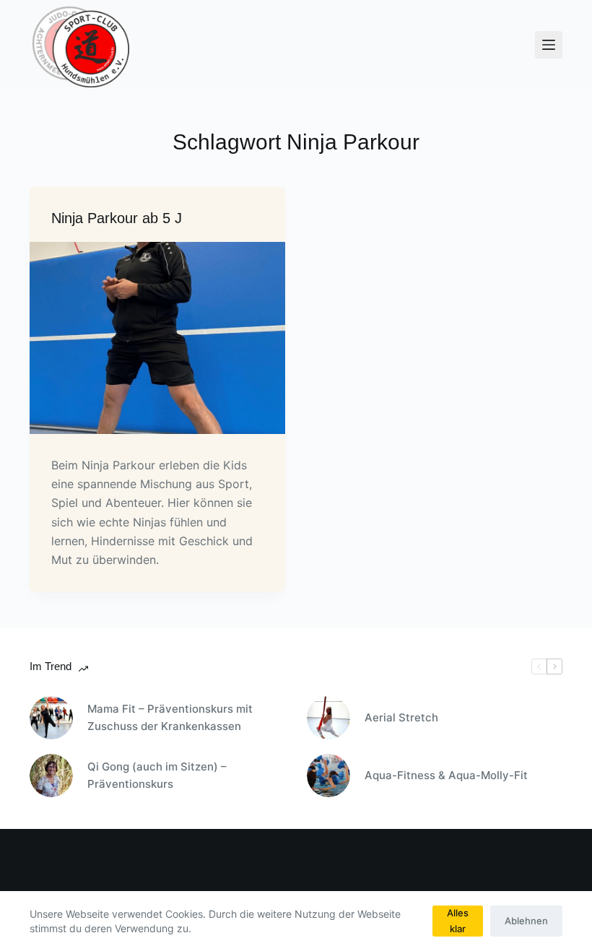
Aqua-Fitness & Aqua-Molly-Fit (446, 775)
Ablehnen (526, 920)
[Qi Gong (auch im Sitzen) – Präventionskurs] (51, 775)
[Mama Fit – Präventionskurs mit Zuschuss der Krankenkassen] (51, 717)
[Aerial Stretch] (328, 717)
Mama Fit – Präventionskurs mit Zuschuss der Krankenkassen (170, 718)
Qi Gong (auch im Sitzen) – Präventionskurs (157, 775)
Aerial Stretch (401, 717)
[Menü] (548, 44)
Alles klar (458, 920)
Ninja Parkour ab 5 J (116, 218)
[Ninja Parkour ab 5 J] (157, 338)
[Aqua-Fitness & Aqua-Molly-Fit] (328, 775)
